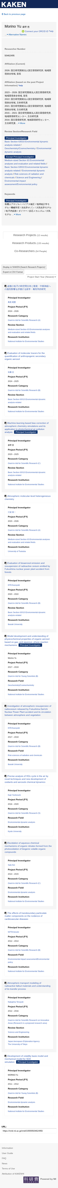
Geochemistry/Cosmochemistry (20, 148)
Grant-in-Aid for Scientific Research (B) (24, 390)
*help (51, 31)
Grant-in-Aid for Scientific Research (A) (24, 320)
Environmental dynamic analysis (21, 822)
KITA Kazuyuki (14, 585)
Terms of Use (8, 1168)
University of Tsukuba (17, 551)
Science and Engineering (28, 177)
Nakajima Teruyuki (16, 1002)
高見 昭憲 (12, 302)
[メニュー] (54, 4)
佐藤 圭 (11, 372)
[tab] (30, 235)
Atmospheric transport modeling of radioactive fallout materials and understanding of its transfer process (27, 986)
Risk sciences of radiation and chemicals (25, 755)
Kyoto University (14, 831)
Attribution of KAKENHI (13, 1174)
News (4, 1163)
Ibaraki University (15, 624)
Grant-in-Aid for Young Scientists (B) (23, 676)
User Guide (7, 1153)
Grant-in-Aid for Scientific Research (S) (24, 813)
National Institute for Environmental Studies (26, 341)
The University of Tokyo (17, 1044)
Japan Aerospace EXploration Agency (24, 1041)
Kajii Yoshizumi (14, 795)
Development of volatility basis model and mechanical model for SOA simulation (26, 1059)
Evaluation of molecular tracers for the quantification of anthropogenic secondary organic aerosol (25, 356)
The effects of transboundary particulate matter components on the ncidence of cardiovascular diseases (26, 916)
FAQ (4, 1158)
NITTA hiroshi (13, 932)
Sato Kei (11, 865)
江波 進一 (12, 512)
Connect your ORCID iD (36, 31)
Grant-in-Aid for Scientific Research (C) (24, 463)
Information (7, 1148)
